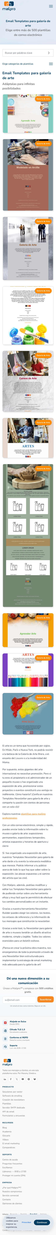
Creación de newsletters (13, 1099)
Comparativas (8, 1147)
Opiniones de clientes (12, 1203)
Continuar (42, 1222)
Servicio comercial (10, 1195)
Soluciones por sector (12, 1091)
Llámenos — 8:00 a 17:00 (14, 1171)
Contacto (6, 1199)
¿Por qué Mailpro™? (11, 1187)
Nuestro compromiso (12, 1191)
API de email (8, 1111)
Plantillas (6, 1103)
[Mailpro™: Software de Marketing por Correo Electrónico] (8, 6)
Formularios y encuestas (13, 1115)
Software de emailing (12, 1095)
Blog (4, 1127)
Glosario (6, 1135)
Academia (6, 1131)
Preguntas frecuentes (12, 1163)
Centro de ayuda (10, 1159)
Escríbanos (7, 1167)
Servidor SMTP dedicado (13, 1107)
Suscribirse (45, 999)
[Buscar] (49, 53)
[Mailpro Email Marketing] (7, 1062)
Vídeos (5, 1139)
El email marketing (11, 1143)
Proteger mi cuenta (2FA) (13, 1175)
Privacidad (26, 1222)
